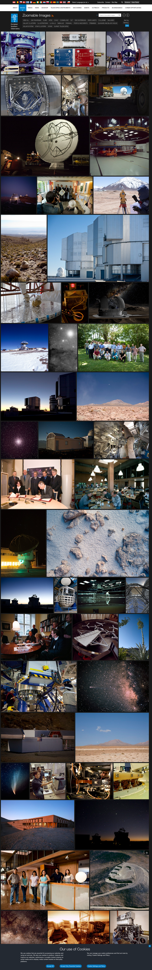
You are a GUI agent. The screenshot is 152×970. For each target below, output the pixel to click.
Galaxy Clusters (29, 23)
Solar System (28, 26)
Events (86, 8)
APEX (50, 20)
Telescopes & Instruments (60, 8)
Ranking (126, 23)
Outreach (95, 8)
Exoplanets (92, 20)
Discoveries (77, 8)
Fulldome (102, 20)
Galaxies (111, 20)
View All (26, 20)
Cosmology (64, 20)
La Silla (53, 23)
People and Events (80, 23)
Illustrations (43, 23)
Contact (107, 2)
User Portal (135, 2)
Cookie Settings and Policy (96, 966)
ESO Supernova (80, 20)
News (37, 8)
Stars (50, 26)
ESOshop (45, 8)
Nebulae (61, 23)
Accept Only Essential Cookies (71, 966)
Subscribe (100, 2)
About (15, 8)
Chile (56, 20)
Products (105, 8)
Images (22, 8)
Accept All (50, 966)
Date (127, 25)
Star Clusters (40, 26)
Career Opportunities (133, 8)
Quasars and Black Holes (107, 23)
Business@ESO (117, 8)
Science (127, 2)
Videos (30, 8)
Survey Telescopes (61, 26)
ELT (72, 20)
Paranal (69, 23)
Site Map (114, 2)
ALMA (45, 20)
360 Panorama (36, 20)
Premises (92, 23)
